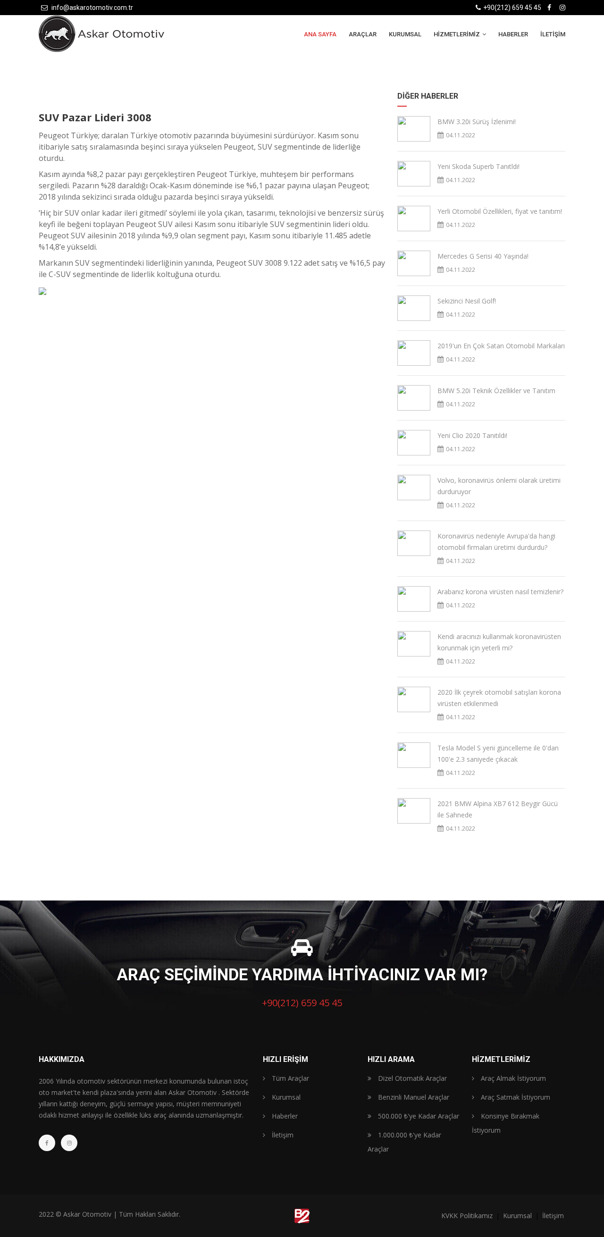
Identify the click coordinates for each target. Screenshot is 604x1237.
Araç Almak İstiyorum (512, 1078)
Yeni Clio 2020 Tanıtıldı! (472, 435)
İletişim (282, 1134)
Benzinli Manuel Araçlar (412, 1097)
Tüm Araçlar (289, 1078)
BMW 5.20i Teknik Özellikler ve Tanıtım (496, 390)
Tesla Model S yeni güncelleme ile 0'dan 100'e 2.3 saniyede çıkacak (498, 753)
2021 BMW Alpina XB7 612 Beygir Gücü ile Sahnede (497, 809)
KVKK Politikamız (468, 1215)
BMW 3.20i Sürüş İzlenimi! (476, 121)
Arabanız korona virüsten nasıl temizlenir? (500, 591)
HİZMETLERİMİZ (457, 34)
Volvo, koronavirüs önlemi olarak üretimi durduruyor (499, 486)
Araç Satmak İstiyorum (514, 1097)
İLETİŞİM (552, 34)
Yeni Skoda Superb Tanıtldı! (478, 166)
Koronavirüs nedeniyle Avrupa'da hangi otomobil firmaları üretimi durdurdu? (496, 541)
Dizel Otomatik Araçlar (411, 1078)
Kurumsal (405, 34)
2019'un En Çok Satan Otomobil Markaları (501, 345)
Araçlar (363, 34)
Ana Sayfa (320, 34)
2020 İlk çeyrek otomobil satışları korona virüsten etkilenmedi (499, 698)
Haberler (513, 34)
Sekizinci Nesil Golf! (466, 300)
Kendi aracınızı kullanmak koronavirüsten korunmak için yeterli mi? (499, 642)
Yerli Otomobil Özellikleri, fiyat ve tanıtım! (499, 211)
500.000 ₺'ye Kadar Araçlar (417, 1115)
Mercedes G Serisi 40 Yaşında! (482, 256)
